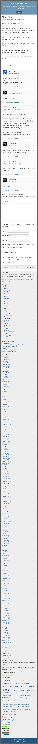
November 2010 (6, 558)
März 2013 (5, 511)
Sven (20, 695)
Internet (25, 686)
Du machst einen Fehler (8, 719)
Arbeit (8, 680)
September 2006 (6, 642)
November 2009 (6, 578)
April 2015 (5, 470)
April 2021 (5, 371)
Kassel (33, 686)
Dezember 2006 (6, 637)
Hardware (8, 335)
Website (4, 240)
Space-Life (15, 56)
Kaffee (30, 686)
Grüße (23, 56)
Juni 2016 (4, 446)
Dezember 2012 (6, 516)
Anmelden (4, 652)
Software (8, 337)
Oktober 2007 (5, 620)
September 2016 (6, 441)
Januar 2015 (5, 475)
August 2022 (5, 359)
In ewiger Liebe (6, 343)
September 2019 (6, 388)
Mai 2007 (4, 628)
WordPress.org (5, 657)
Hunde (20, 686)
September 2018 (6, 408)
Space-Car (6, 320)
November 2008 (6, 598)
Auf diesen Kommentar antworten (11, 86)
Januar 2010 (5, 575)
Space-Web (7, 326)
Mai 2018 (4, 413)
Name (4, 231)
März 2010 (5, 572)
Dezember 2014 (6, 476)
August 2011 (5, 543)
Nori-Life (4, 286)
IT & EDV (6, 293)
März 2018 (5, 414)
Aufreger (6, 288)
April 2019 (5, 396)
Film (8, 684)
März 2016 (5, 451)
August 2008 (5, 603)
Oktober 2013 (5, 500)
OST (6, 693)
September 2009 (6, 582)
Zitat (13, 698)
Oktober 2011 (5, 540)
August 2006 (5, 644)
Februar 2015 (5, 473)
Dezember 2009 (6, 577)
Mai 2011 (4, 548)
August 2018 (5, 409)
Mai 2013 (4, 508)
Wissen (28, 695)
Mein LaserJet (14, 714)
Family (6, 301)
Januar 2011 (5, 555)
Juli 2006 (4, 645)
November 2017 (6, 421)
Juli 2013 (4, 505)
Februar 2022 (5, 362)
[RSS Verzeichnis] (5, 730)
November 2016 (6, 438)
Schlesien (8, 306)
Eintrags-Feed (5, 653)
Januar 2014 (5, 495)
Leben (5, 689)
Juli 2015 (4, 465)
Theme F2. (25, 741)
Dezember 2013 (6, 496)
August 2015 (5, 463)
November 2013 (6, 498)
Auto (15, 681)
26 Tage (4, 348)
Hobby (5, 308)
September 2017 (6, 424)
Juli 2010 (4, 565)
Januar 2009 (5, 595)
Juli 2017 (4, 426)
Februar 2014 (5, 493)
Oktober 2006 (5, 640)
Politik (7, 305)
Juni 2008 (5, 607)
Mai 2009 (4, 588)
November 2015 (6, 458)
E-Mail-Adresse (7, 235)
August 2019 (5, 389)
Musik (27, 690)
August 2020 (5, 372)
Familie (4, 684)
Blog (22, 681)
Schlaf (17, 693)
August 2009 (5, 583)
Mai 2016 (4, 448)
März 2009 (5, 592)
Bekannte (18, 681)
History (6, 303)
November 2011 (6, 538)
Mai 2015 (4, 468)
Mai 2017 (4, 429)
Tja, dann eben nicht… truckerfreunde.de (20, 704)
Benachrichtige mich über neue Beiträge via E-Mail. (15, 247)
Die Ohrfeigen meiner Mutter (14, 703)
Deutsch (25, 681)
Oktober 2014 (5, 480)
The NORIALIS (12, 107)
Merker (6, 296)
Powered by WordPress (16, 741)
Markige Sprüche (19, 690)
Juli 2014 (4, 485)
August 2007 (5, 623)
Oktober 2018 (5, 406)
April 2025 (5, 357)
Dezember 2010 (6, 557)
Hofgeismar (15, 686)
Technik (6, 333)
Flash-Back (19, 684)
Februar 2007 (5, 634)
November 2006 (6, 639)
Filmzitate (8, 311)
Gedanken (6, 291)
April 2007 (5, 630)
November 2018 (6, 404)
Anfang (3, 681)
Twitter (8, 328)
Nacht (3, 693)
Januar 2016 (5, 454)
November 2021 (6, 366)
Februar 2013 (5, 513)
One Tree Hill (9, 313)
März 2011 (5, 552)
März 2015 (5, 471)
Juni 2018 (4, 411)
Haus (4, 686)
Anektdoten (4, 736)
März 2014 (5, 491)
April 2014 (5, 490)
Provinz (11, 56)
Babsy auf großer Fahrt (29, 267)
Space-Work (7, 330)
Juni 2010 (4, 567)
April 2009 (5, 590)
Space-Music (7, 325)
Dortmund (30, 681)
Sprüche (26, 693)
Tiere (5, 338)
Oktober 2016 (5, 439)
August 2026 (5, 356)
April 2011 (4, 550)
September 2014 (6, 481)
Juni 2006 (5, 647)
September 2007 (6, 622)
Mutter (31, 690)
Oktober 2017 (5, 423)
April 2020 (5, 378)
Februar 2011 (5, 553)
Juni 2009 (4, 587)
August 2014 (5, 483)
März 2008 (5, 612)
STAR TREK (9, 315)
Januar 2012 (5, 535)
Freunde (26, 684)
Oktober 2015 (5, 459)
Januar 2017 (5, 434)
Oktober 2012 (5, 520)
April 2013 (4, 510)
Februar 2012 (5, 533)
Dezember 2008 (6, 597)
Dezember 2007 (6, 617)
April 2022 (5, 361)
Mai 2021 (4, 369)
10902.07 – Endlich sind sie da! (11, 267)
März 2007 (5, 632)
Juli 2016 (4, 444)
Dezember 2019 (6, 383)
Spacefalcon (12, 92)
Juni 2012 (4, 526)
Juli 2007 (4, 625)
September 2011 (6, 541)
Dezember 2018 (6, 403)
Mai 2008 (4, 608)
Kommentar (6, 201)
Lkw (13, 690)
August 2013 (5, 503)
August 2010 (5, 563)
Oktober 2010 (5, 560)
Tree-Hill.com (8, 717)
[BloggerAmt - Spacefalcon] (5, 734)
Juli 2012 (4, 525)
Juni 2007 (4, 627)
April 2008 (5, 610)
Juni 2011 (4, 546)
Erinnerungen (7, 290)
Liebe (10, 690)
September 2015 (6, 461)
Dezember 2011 (6, 536)
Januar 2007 (5, 635)
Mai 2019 (4, 394)
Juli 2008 (4, 605)
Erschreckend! (13, 711)
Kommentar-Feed (6, 655)
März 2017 (5, 433)
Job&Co (6, 295)
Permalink (4, 58)
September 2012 (6, 521)
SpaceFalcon (19, 3)
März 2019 (5, 398)
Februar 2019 (5, 399)
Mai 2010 (4, 568)
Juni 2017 (4, 428)
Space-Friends (7, 321)
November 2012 (6, 518)
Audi (12, 681)
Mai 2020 (4, 376)
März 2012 (5, 531)
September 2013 (6, 501)
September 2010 (6, 562)
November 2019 (6, 384)
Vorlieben (6, 298)
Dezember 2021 (6, 364)
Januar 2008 (5, 615)
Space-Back (7, 318)
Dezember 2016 (6, 436)
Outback (10, 693)
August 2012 (5, 523)
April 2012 (5, 530)
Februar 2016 (5, 453)
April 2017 (4, 431)
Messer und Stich (6, 724)
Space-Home (7, 323)
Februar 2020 (5, 379)
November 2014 (6, 478)
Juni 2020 (4, 374)
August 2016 (5, 443)
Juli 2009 (4, 585)
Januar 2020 (5, 381)
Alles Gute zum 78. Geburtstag (9, 346)
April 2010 (5, 570)
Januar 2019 (5, 401)
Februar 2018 (5, 416)
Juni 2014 (4, 486)
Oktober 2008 (5, 600)
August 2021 (5, 367)
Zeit (9, 698)
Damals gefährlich (6, 722)
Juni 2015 (4, 466)
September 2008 (6, 602)
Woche (32, 695)
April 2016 (5, 449)
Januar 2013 (5, 515)
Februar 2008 (5, 613)
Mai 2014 (4, 488)
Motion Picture (7, 310)
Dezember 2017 (6, 419)
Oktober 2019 (5, 386)
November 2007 (6, 618)
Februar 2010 (5, 573)
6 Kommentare (28, 56)
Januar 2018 (5, 418)
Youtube (5, 698)
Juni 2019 (4, 393)
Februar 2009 (5, 593)
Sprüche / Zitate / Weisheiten (11, 331)
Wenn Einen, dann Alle (7, 721)
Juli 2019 (4, 391)
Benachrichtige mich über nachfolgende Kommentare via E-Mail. (18, 244)
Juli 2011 (4, 545)
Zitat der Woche (20, 698)
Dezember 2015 (6, 456)
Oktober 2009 (5, 580)
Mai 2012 (4, 528)
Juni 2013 (4, 506)
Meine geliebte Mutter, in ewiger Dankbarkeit (13, 345)
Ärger (26, 698)
